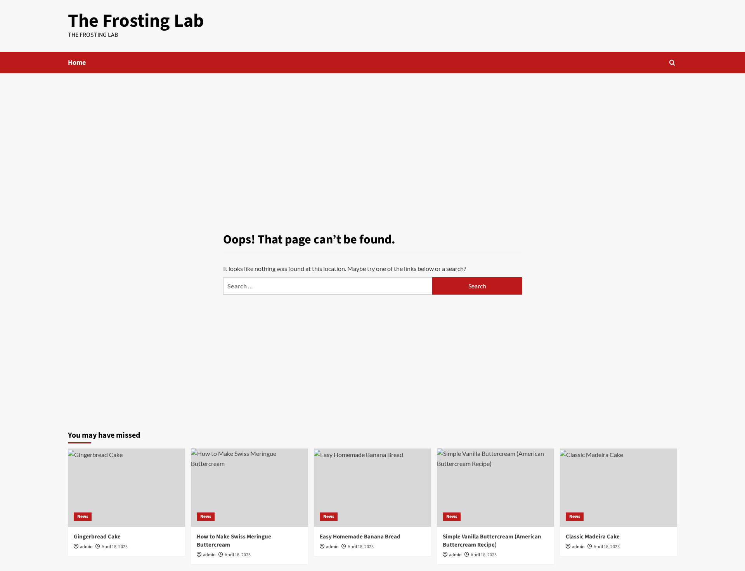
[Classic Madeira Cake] (618, 487)
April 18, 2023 (115, 546)
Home (77, 62)
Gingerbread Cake (97, 537)
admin (86, 546)
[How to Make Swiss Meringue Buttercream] (249, 487)
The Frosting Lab (136, 21)
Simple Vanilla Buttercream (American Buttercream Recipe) (492, 541)
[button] (672, 62)
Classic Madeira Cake (593, 537)
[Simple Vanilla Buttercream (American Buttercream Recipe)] (495, 487)
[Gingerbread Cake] (126, 487)
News (82, 516)
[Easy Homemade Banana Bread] (372, 487)
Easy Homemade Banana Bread (360, 537)
